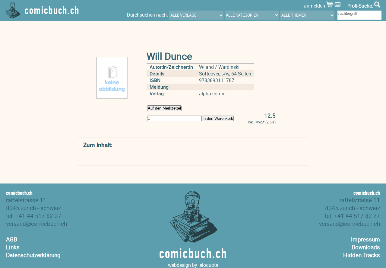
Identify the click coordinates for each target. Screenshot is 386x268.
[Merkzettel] (338, 5)
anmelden (315, 5)
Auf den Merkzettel (164, 108)
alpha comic (212, 93)
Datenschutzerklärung (33, 255)
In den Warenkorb (217, 118)
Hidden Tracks (361, 255)
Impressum (365, 239)
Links (13, 247)
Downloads (366, 247)
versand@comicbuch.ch (36, 224)
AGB (11, 239)
